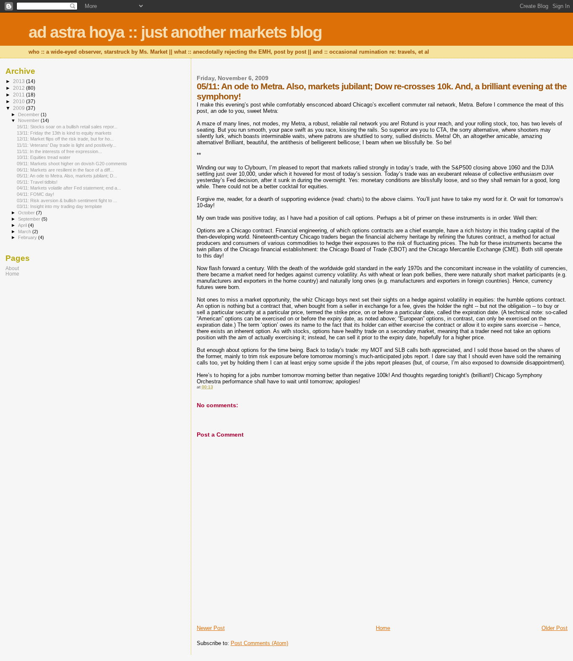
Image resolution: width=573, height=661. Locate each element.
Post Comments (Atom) (259, 643)
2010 (19, 101)
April (23, 225)
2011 (19, 94)
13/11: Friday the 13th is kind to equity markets (64, 132)
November (29, 120)
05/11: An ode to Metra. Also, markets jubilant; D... (67, 175)
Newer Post (211, 628)
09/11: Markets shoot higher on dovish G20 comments (72, 163)
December (29, 114)
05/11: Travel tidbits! (37, 182)
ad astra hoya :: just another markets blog (175, 32)
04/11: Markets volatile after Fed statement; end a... (69, 187)
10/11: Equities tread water (43, 157)
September (30, 218)
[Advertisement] (57, 342)
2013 (19, 81)
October (27, 212)
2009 (19, 108)
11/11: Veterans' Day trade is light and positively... (66, 145)
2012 (19, 88)
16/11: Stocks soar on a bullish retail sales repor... (67, 126)
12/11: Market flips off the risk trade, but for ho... (65, 138)
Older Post (555, 628)
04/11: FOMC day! (35, 194)
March (25, 231)
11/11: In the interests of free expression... (59, 151)
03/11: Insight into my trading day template (59, 206)
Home (383, 628)
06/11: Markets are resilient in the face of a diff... (65, 169)
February (28, 237)
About (12, 268)
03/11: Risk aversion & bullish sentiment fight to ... (67, 200)
